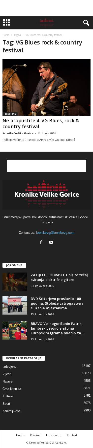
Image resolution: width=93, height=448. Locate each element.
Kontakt (72, 435)
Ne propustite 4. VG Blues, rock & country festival (40, 123)
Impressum (53, 435)
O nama (35, 435)
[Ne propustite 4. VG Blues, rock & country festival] (46, 87)
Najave (7, 381)
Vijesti (6, 374)
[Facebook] (42, 243)
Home (5, 35)
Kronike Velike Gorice (17, 133)
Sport (6, 403)
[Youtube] (51, 243)
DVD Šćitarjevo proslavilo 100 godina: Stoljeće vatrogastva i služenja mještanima (57, 303)
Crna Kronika (11, 389)
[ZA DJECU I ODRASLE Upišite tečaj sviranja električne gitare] (14, 282)
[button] (85, 23)
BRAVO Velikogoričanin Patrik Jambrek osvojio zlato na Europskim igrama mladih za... (57, 328)
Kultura (7, 396)
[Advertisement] (46, 8)
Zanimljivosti (11, 411)
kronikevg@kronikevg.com (55, 233)
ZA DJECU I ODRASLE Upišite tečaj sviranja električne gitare (59, 277)
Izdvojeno (10, 113)
